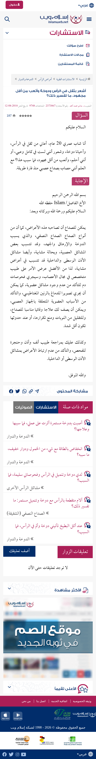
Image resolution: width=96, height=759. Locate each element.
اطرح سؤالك (75, 45)
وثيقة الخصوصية (82, 701)
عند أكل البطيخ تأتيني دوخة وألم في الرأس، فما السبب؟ (52, 529)
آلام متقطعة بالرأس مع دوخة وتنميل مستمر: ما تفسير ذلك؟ (51, 503)
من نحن (26, 701)
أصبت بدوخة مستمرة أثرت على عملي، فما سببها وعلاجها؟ (51, 426)
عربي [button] (84, 5)
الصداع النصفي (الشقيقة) (26, 513)
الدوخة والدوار (19, 436)
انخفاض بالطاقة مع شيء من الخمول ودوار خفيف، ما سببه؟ (48, 452)
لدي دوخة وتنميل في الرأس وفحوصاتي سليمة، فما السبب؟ (48, 477)
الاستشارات (67, 33)
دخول (13, 4)
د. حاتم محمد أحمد (77, 106)
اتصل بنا (40, 701)
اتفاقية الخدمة (59, 701)
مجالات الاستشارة (71, 54)
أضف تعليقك (19, 551)
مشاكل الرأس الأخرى (24, 488)
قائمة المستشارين (70, 64)
